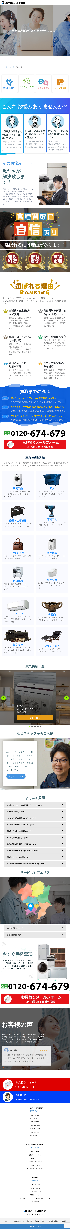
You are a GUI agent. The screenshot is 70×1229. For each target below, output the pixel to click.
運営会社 (64, 1221)
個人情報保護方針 (53, 1221)
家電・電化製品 (35, 1115)
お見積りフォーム (19, 1221)
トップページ (7, 1221)
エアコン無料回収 (35, 1201)
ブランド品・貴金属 (35, 1125)
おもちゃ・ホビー (35, 1135)
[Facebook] (32, 1214)
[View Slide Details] (35, 433)
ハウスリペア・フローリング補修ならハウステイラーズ (35, 1198)
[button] (10, 84)
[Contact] (40, 1214)
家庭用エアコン (35, 1132)
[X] (30, 1214)
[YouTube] (37, 1214)
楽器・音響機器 (35, 1122)
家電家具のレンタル (35, 1195)
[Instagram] (27, 1214)
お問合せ (29, 1221)
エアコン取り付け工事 (35, 1191)
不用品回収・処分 (35, 1185)
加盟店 (37, 1221)
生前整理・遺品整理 (35, 1188)
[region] (35, 83)
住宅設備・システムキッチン (35, 1168)
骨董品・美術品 (35, 1151)
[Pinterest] (35, 1214)
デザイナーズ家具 (35, 1128)
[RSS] (43, 1214)
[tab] (35, 805)
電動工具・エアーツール (35, 1155)
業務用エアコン (35, 1158)
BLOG (43, 1221)
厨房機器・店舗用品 (35, 1165)
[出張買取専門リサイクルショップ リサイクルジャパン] (13, 2)
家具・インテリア (35, 1118)
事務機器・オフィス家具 (35, 1162)
